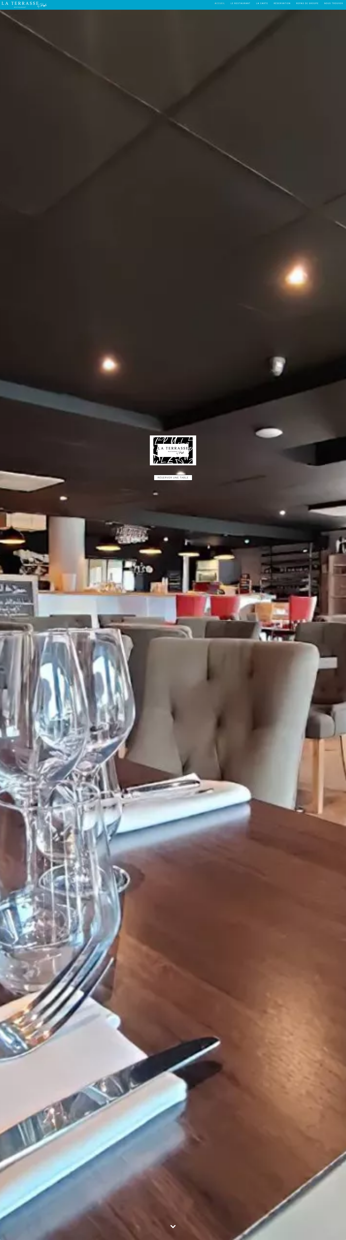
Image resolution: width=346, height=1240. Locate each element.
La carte (262, 3)
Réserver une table (173, 477)
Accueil (220, 3)
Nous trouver (333, 3)
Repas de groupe (307, 3)
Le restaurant (241, 3)
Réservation (282, 3)
